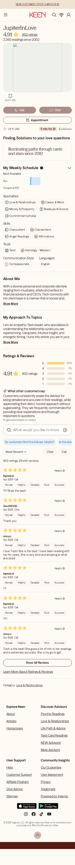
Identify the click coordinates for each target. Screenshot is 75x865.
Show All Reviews (37, 662)
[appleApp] (27, 808)
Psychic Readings (53, 714)
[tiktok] (41, 816)
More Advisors (50, 750)
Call (21, 110)
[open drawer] (5, 14)
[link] (29, 35)
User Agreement (52, 775)
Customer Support (19, 775)
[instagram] (25, 816)
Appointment (39, 120)
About (10, 714)
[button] (49, 452)
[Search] (54, 14)
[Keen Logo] (37, 15)
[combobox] (16, 452)
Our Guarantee (51, 767)
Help (9, 767)
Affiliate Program (17, 782)
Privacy (46, 782)
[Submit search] (65, 430)
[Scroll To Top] (37, 835)
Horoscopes (14, 728)
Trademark (48, 789)
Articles (11, 721)
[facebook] (33, 816)
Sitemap (12, 796)
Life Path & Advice (53, 728)
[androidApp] (48, 808)
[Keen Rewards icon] (61, 15)
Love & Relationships (29, 685)
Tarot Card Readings (54, 735)
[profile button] (68, 15)
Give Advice (14, 789)
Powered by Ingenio (54, 796)
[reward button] (61, 15)
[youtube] (49, 816)
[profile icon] (68, 15)
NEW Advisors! (51, 743)
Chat (58, 110)
